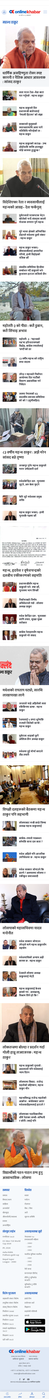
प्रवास (5, 1221)
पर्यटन (27, 1200)
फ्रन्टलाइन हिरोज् (31, 1273)
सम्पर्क (27, 1315)
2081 (29, 1246)
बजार (27, 1195)
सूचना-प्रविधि (30, 1217)
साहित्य (5, 1204)
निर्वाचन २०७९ (8, 1320)
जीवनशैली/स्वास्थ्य (10, 1217)
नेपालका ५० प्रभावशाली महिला (31, 1238)
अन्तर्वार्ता (6, 1208)
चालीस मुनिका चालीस (33, 1254)
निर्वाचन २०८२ (8, 1324)
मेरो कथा (28, 1269)
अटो (26, 1212)
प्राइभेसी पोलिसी (31, 1311)
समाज (5, 1195)
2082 (29, 1250)
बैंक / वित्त (28, 1208)
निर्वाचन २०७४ (8, 1311)
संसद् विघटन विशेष (10, 1307)
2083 (29, 1265)
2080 (29, 1243)
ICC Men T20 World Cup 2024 (11, 1242)
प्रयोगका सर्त (29, 1303)
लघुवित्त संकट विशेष (10, 1303)
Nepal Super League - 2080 (9, 1261)
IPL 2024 (6, 1248)
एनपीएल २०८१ (8, 1237)
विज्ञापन (28, 1307)
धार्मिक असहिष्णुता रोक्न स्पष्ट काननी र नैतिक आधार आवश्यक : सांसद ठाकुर (24, 77)
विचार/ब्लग (7, 1200)
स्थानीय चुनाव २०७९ (10, 1315)
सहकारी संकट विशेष (10, 1298)
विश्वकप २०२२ (8, 1335)
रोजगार (27, 1204)
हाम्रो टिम (28, 1298)
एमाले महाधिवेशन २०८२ (9, 1330)
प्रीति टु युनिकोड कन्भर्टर (31, 1279)
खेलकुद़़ (6, 1212)
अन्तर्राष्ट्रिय (6, 1225)
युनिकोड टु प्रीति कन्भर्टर (31, 1286)
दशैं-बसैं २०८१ (8, 1340)
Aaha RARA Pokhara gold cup (11, 1254)
